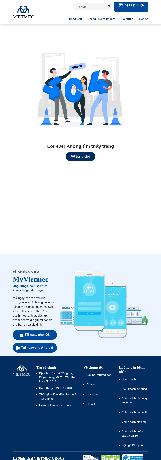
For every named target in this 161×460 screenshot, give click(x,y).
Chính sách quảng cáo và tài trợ (133, 433)
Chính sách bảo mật (134, 412)
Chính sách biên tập (134, 421)
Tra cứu (126, 18)
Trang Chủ (75, 18)
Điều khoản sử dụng (134, 388)
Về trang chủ (80, 156)
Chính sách (129, 379)
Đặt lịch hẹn (134, 5)
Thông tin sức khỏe (100, 18)
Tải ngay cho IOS (37, 334)
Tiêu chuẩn (93, 394)
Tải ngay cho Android (37, 347)
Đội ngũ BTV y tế (132, 445)
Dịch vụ (91, 384)
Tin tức (90, 403)
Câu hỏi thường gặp (98, 374)
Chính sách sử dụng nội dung (134, 400)
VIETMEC (23, 12)
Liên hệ (143, 18)
